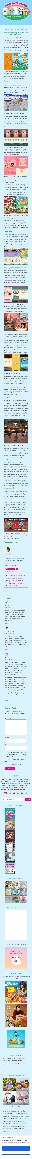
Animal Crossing (8, 28)
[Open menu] (17, 23)
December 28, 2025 (10, 659)
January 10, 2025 (9, 633)
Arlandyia (24, 38)
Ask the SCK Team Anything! (18, 1058)
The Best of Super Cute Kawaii (19, 29)
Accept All (16, 1148)
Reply (6, 623)
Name (7, 737)
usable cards (10, 152)
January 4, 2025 (9, 607)
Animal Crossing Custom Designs (12, 280)
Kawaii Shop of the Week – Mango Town (18, 1064)
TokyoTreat (14, 976)
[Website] (17, 569)
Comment (8, 718)
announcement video (9, 538)
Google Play (13, 535)
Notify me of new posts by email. (16, 764)
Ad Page (7, 1131)
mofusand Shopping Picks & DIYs (15, 578)
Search (28, 799)
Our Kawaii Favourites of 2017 (20, 1069)
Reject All (16, 1156)
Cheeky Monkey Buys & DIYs (14, 585)
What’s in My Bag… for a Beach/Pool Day (16, 583)
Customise (16, 1152)
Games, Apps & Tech (19, 28)
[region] (16, 1147)
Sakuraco (20, 976)
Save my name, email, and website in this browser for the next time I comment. (16, 754)
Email (7, 745)
